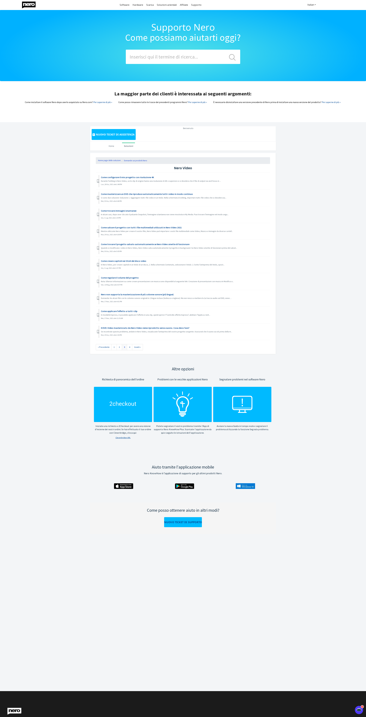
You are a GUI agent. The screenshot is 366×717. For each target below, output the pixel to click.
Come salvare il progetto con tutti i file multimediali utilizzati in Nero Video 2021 (141, 227)
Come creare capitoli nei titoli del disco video (123, 261)
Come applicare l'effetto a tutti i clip (119, 311)
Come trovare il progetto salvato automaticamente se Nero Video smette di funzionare (145, 244)
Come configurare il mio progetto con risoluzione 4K (127, 177)
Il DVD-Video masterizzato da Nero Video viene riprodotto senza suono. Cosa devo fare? (145, 327)
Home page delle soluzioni (109, 160)
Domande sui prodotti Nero (135, 160)
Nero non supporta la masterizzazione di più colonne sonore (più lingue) (137, 294)
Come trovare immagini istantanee (118, 210)
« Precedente (104, 347)
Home (111, 146)
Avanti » (137, 347)
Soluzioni (128, 146)
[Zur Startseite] (30, 4)
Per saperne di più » (102, 102)
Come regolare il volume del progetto (120, 277)
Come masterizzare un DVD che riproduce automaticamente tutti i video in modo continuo (147, 194)
